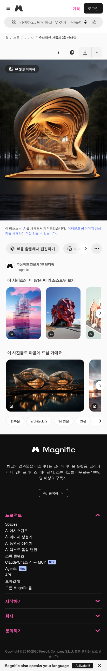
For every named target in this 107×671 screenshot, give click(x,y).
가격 (76, 8)
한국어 (53, 493)
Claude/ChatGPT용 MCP (30, 562)
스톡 (16, 37)
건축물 (15, 421)
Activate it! (83, 665)
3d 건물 (63, 421)
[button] (53, 493)
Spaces (11, 524)
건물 (83, 421)
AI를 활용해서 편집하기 (36, 248)
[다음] (85, 248)
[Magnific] (53, 451)
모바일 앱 (13, 581)
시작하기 (13, 601)
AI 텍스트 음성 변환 (21, 549)
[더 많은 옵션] (58, 52)
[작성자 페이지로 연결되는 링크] (10, 267)
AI (24, 228)
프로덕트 (13, 515)
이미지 (29, 37)
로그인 (93, 8)
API (8, 574)
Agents (15, 568)
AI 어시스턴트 (16, 530)
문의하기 (13, 631)
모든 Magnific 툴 (18, 587)
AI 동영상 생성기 (18, 543)
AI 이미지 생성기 (18, 536)
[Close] (99, 665)
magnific (23, 269)
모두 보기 (67, 280)
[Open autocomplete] (11, 22)
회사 (9, 616)
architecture (39, 421)
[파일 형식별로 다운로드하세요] (96, 52)
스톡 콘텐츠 (14, 555)
